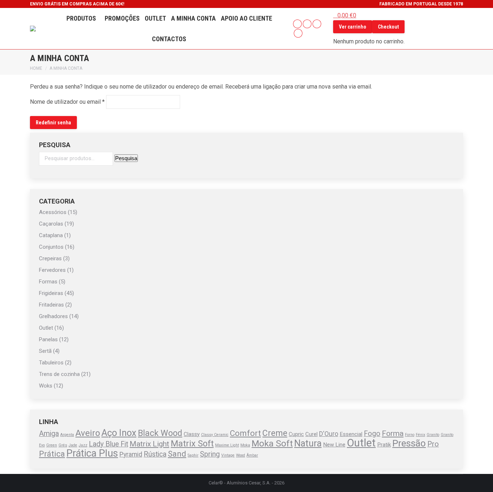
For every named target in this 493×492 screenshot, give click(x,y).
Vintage (228, 455)
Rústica (155, 454)
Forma (392, 433)
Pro (433, 444)
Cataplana (51, 235)
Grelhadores (53, 316)
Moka (245, 445)
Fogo (372, 433)
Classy (192, 434)
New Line (334, 444)
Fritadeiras (51, 304)
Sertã (45, 351)
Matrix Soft (192, 443)
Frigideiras (51, 293)
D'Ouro (328, 433)
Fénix (420, 434)
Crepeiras (50, 258)
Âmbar (252, 455)
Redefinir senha (53, 122)
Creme (274, 433)
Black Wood (160, 433)
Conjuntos (51, 247)
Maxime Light (227, 445)
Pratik (384, 444)
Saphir (193, 455)
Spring (210, 454)
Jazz (83, 445)
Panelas (48, 339)
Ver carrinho (352, 27)
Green (51, 445)
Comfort (245, 433)
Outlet (46, 328)
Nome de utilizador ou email (67, 101)
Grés (62, 445)
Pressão (409, 443)
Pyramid (130, 454)
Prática (52, 453)
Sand (177, 453)
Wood (240, 455)
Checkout (388, 27)
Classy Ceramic (214, 434)
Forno (409, 434)
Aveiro (87, 433)
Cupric (296, 434)
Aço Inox (118, 432)
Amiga (49, 433)
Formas (48, 281)
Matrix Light (149, 443)
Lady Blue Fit (108, 444)
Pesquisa (126, 158)
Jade (73, 445)
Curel (311, 434)
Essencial (351, 434)
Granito (433, 434)
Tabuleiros (51, 362)
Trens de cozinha (59, 374)
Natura (308, 443)
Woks (45, 385)
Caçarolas (51, 224)
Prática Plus (92, 453)
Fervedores (52, 270)
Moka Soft (272, 443)
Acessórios (52, 212)
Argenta (67, 434)
